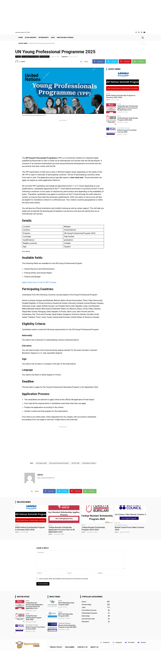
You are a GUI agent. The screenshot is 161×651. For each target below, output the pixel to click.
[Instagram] (138, 32)
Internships (44, 56)
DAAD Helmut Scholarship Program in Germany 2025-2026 (120, 96)
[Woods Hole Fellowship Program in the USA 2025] (52, 627)
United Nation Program (89, 463)
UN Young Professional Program (59, 463)
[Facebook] (136, 32)
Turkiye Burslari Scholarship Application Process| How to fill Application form (127, 108)
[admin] (17, 61)
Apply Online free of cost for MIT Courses (39, 282)
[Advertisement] (80, 15)
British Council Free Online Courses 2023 (42, 43)
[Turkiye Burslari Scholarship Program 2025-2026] (111, 120)
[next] (144, 43)
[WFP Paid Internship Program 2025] (52, 615)
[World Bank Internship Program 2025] (52, 604)
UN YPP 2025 (75, 463)
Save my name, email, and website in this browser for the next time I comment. (63, 578)
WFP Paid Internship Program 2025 (65, 615)
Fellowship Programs (30, 56)
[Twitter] (141, 32)
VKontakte (131, 642)
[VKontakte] (126, 642)
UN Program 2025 (41, 463)
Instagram (119, 642)
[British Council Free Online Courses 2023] (111, 132)
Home (18, 56)
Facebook (106, 642)
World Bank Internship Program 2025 (66, 604)
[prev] (141, 43)
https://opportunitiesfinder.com (45, 478)
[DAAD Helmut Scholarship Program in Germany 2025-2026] (122, 81)
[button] (142, 37)
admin (23, 61)
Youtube (143, 642)
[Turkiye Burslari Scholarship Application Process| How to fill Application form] (111, 108)
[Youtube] (144, 32)
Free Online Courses (123, 128)
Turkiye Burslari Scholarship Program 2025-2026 (127, 119)
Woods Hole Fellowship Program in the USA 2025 (67, 626)
